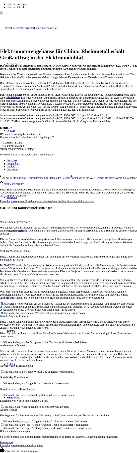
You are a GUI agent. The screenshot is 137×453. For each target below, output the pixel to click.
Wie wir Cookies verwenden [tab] (15, 221)
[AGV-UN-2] (28, 28)
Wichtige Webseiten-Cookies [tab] (15, 251)
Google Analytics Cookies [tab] (14, 316)
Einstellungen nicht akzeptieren (41, 201)
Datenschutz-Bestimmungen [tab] (15, 431)
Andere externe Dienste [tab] (12, 345)
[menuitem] (72, 160)
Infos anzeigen (86, 201)
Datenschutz (6, 442)
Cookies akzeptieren (68, 201)
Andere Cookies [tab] (8, 409)
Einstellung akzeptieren (12, 201)
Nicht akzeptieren (34, 445)
